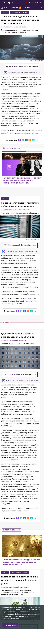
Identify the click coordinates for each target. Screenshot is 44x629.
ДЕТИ (5, 12)
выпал (3, 133)
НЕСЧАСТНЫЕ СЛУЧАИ (19, 12)
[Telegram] (23, 140)
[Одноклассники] (30, 140)
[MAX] (19, 140)
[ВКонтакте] (26, 140)
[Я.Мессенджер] (33, 140)
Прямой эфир (35, 2)
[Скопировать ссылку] (37, 140)
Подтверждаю (10, 625)
